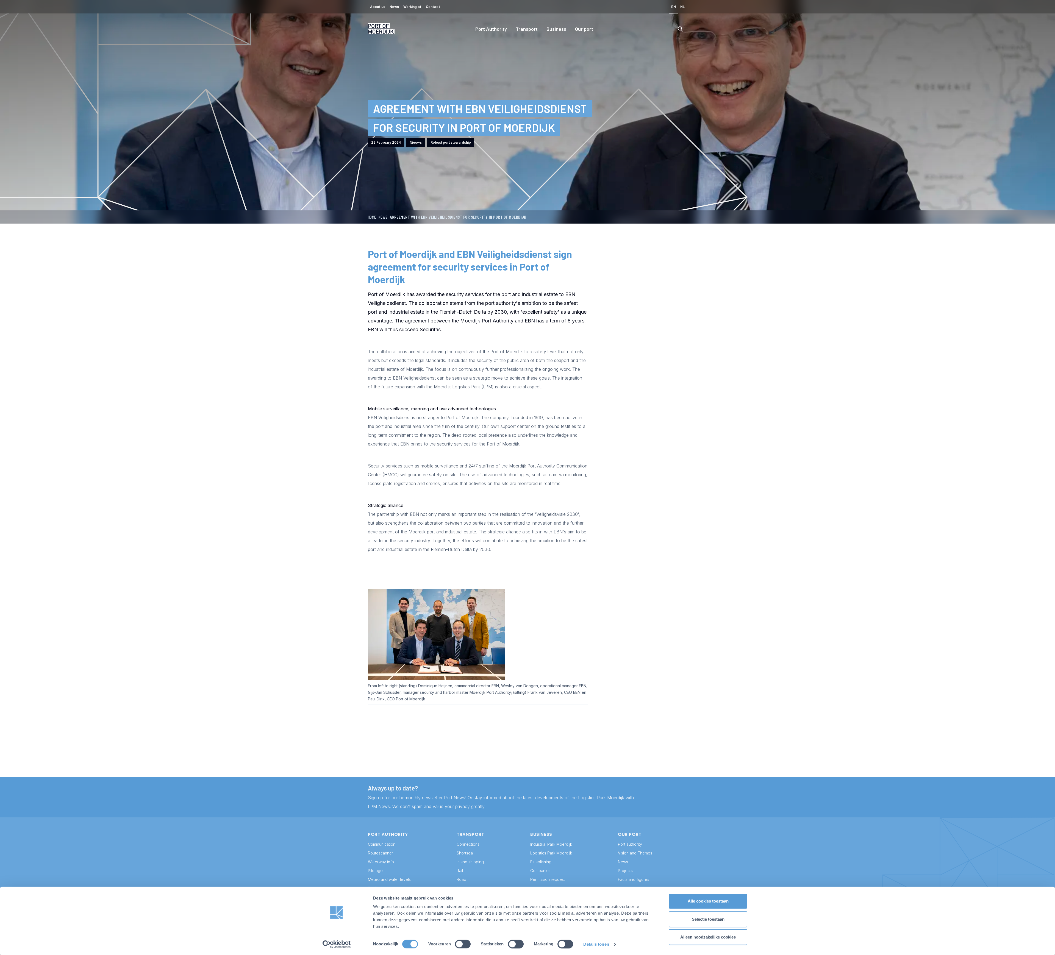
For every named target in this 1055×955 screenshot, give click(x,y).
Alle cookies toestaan (708, 901)
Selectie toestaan (708, 919)
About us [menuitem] (377, 6)
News (383, 216)
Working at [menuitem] (412, 6)
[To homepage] (381, 29)
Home (372, 216)
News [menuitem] (394, 6)
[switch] (463, 944)
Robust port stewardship (451, 142)
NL (682, 6)
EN (673, 6)
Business (556, 29)
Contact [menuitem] (433, 6)
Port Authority (491, 29)
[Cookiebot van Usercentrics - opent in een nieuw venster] (337, 944)
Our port (584, 29)
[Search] (680, 28)
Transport (527, 29)
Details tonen (596, 944)
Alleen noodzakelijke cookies (708, 937)
